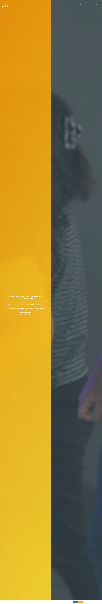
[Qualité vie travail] (5, 5)
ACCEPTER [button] (80, 602)
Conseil (47, 4)
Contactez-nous (25, 314)
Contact (98, 4)
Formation (54, 4)
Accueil (42, 4)
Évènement (68, 4)
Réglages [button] (75, 602)
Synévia (75, 4)
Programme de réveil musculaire (87, 4)
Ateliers (61, 4)
